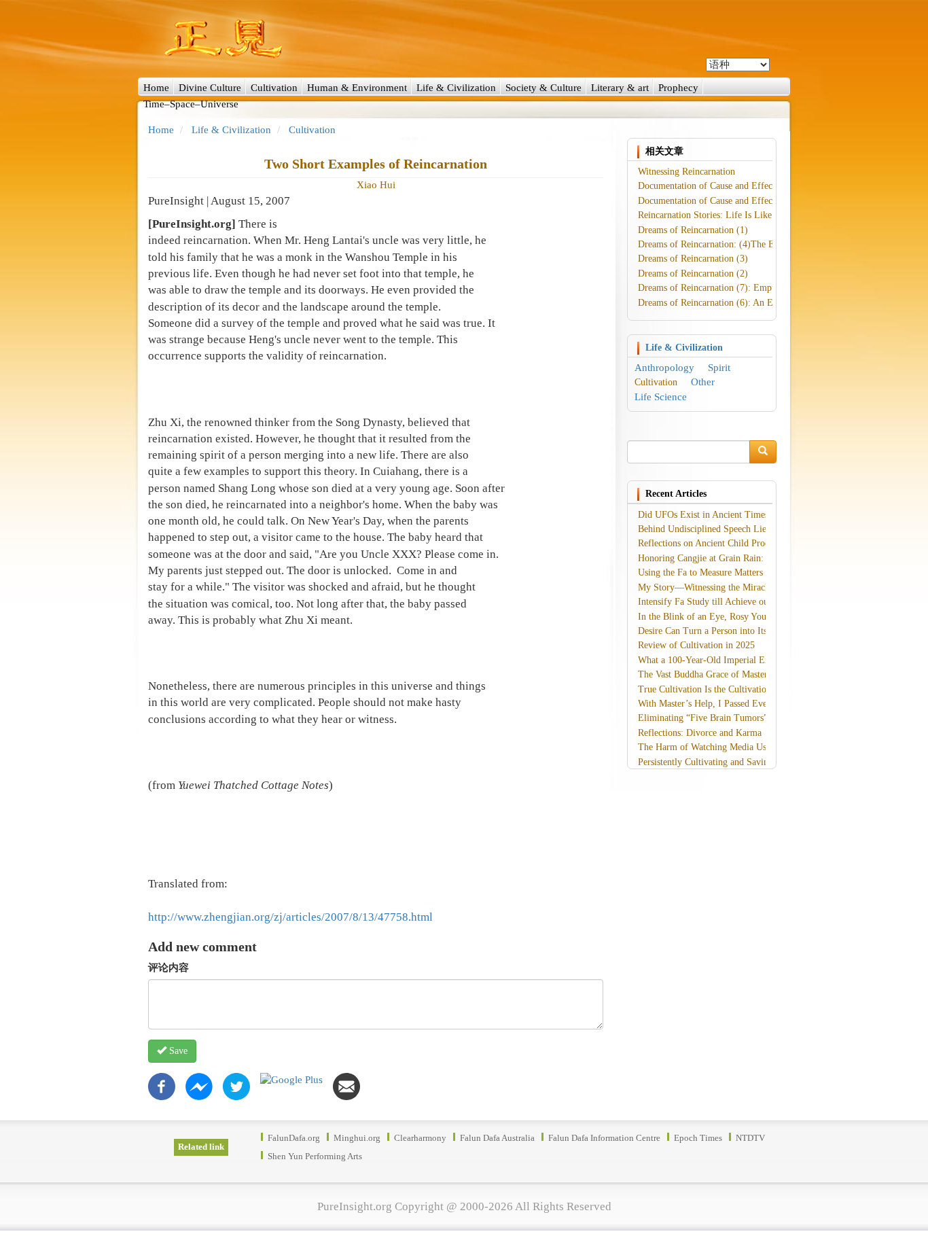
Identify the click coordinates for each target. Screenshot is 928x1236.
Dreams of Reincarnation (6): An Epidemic (721, 303)
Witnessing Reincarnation (686, 171)
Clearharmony (420, 1138)
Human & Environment (357, 87)
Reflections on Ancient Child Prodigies (712, 543)
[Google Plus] (291, 1079)
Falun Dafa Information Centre (604, 1138)
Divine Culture (210, 87)
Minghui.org (357, 1138)
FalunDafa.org (294, 1138)
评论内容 (168, 967)
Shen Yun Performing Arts (315, 1156)
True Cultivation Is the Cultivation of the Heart (729, 689)
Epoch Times (698, 1138)
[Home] (464, 38)
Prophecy (678, 87)
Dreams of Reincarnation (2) (693, 273)
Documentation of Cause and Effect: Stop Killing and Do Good (760, 201)
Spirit (719, 367)
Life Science (661, 396)
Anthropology (664, 367)
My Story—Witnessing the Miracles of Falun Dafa (735, 587)
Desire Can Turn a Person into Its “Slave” (718, 631)
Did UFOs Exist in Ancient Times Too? (714, 515)
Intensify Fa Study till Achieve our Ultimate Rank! (736, 602)
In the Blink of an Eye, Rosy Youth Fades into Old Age (744, 617)
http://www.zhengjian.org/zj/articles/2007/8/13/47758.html (290, 917)
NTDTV (750, 1138)
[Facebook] (161, 1085)
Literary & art (620, 87)
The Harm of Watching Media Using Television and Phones (752, 747)
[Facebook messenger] (199, 1085)
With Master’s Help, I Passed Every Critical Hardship (741, 704)
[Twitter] (236, 1085)
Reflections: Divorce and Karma (700, 733)
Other (703, 381)
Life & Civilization (456, 87)
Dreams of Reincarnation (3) (693, 258)
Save (177, 1051)
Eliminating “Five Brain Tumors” (703, 718)
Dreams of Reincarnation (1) (693, 230)
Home (156, 87)
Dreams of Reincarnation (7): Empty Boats (720, 288)
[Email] (346, 1085)
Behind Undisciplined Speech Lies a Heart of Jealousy (742, 529)
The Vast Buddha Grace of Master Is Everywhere (732, 674)
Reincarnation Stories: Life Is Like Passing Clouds (735, 215)
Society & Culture (543, 87)
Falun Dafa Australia (497, 1138)
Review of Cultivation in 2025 (696, 645)
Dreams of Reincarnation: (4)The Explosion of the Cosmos (751, 244)
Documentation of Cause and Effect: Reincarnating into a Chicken (765, 186)
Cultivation (274, 87)
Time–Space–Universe (190, 104)
